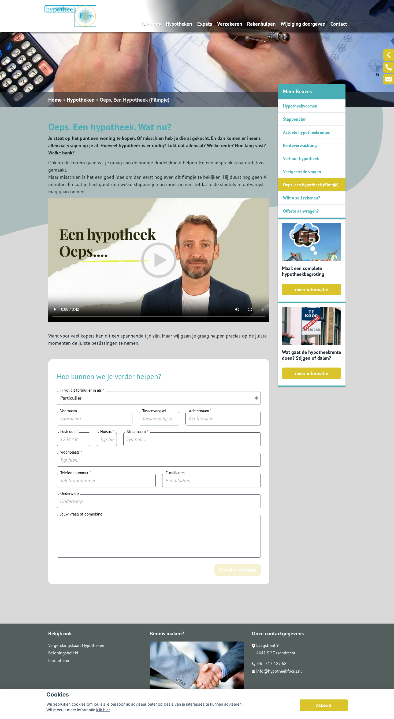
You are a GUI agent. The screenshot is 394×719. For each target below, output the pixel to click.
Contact (338, 23)
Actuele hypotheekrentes (306, 132)
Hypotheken (179, 23)
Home (55, 99)
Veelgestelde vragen (302, 171)
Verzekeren (229, 23)
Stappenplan (295, 119)
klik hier (103, 709)
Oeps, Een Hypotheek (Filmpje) (135, 99)
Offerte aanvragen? (301, 211)
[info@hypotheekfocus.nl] (388, 79)
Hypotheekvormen (300, 106)
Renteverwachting (300, 145)
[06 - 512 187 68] (388, 67)
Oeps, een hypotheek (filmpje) (311, 184)
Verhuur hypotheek (301, 158)
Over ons (151, 23)
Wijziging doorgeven (303, 23)
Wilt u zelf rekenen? (301, 198)
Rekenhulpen (261, 23)
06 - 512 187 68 (271, 663)
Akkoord (323, 705)
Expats (204, 23)
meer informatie (311, 289)
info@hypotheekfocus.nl (279, 671)
